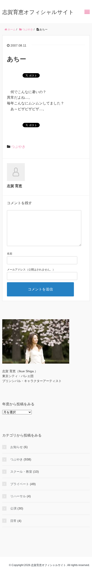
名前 (9, 253)
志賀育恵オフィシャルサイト (38, 12)
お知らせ (16, 447)
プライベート (19, 484)
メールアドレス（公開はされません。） (31, 269)
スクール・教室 (21, 471)
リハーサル (18, 496)
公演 (13, 508)
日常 (13, 521)
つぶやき (18, 147)
